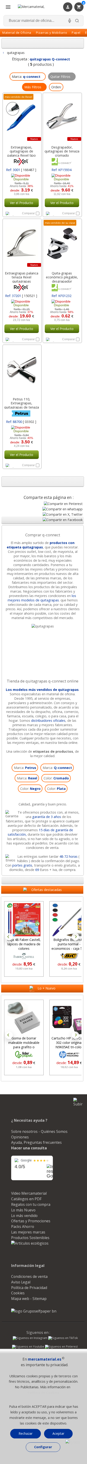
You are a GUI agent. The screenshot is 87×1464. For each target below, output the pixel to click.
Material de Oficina (16, 32)
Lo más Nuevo (23, 1210)
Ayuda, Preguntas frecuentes (36, 1142)
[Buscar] (77, 20)
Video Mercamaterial (29, 1193)
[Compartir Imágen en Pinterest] (63, 503)
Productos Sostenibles (30, 1237)
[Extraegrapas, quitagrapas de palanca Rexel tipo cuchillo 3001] (21, 117)
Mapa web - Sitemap (29, 1298)
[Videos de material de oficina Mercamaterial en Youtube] (28, 1347)
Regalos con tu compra (30, 1204)
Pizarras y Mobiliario (51, 32)
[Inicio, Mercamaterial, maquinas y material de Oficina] (37, 7)
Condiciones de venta (29, 1276)
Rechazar (25, 1433)
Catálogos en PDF (26, 1198)
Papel (76, 32)
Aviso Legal (20, 1282)
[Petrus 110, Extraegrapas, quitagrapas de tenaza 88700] (21, 369)
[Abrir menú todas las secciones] (8, 7)
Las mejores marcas (28, 1232)
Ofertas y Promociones (30, 1220)
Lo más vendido (24, 1215)
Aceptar (58, 1433)
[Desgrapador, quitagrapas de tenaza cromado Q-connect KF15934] (61, 117)
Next (75, 936)
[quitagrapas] (43, 626)
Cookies (18, 1293)
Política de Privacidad (29, 1287)
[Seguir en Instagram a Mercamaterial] (30, 1338)
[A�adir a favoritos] (12, 213)
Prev (9, 936)
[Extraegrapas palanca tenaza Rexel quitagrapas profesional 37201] (21, 243)
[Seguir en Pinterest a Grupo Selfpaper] (61, 1347)
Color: (56, 778)
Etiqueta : (41, 59)
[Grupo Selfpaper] (33, 1311)
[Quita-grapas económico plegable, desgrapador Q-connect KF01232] (61, 243)
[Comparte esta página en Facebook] (63, 520)
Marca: (25, 767)
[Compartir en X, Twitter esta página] (63, 514)
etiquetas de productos (53, 751)
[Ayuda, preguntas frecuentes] (72, 1442)
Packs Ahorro (22, 1226)
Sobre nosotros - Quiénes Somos (39, 1131)
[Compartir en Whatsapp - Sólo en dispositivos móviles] (62, 509)
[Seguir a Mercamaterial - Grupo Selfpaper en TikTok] (63, 1338)
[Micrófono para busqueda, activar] (70, 21)
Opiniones (20, 1137)
